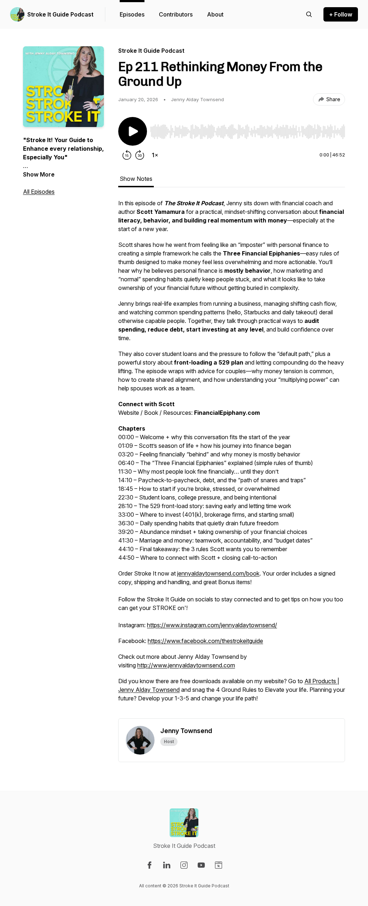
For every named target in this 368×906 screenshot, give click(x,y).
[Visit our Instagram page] (184, 865)
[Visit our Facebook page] (149, 865)
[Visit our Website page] (218, 865)
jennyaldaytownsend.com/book (218, 573)
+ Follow (340, 14)
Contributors (176, 14)
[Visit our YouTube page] (201, 865)
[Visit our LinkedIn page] (166, 865)
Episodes (132, 14)
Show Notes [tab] (136, 178)
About (215, 14)
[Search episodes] (309, 14)
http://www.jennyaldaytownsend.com (186, 665)
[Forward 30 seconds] (140, 155)
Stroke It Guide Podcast (60, 14)
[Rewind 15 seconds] (127, 155)
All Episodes (39, 191)
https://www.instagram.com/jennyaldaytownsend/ (212, 625)
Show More (39, 174)
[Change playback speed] (155, 155)
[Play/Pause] (132, 131)
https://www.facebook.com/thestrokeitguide (205, 640)
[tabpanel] (231, 458)
